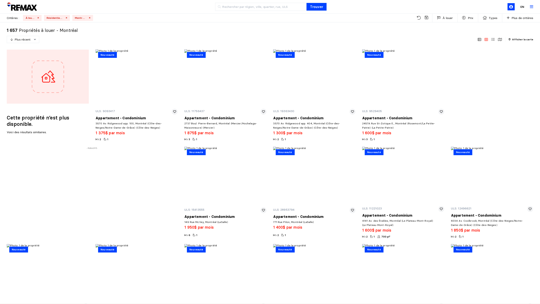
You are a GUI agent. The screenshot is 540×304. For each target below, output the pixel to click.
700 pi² (385, 236)
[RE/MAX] (22, 6)
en (522, 7)
